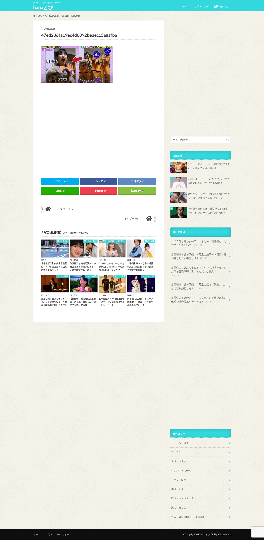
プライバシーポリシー (58, 534)
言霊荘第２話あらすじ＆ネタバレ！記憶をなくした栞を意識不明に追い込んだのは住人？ (198, 271)
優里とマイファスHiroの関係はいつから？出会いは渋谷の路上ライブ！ (208, 195)
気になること (178, 507)
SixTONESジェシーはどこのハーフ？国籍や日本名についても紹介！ (208, 180)
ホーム (185, 6)
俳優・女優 (177, 489)
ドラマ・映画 (178, 479)
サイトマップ (201, 6)
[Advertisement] (98, 127)
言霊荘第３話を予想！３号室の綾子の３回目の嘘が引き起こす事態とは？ (198, 256)
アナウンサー (178, 452)
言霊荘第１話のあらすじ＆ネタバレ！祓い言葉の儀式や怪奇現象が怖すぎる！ (198, 299)
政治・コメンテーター (183, 498)
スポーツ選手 (178, 461)
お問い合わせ (221, 6)
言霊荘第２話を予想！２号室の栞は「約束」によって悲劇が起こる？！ (198, 286)
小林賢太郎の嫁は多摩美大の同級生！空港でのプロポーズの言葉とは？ (208, 210)
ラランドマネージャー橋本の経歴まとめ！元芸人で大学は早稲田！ (208, 166)
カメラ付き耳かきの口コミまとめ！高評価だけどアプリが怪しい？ (198, 243)
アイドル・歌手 (180, 442)
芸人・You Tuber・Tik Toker (187, 516)
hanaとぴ (43, 7)
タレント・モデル (181, 470)
